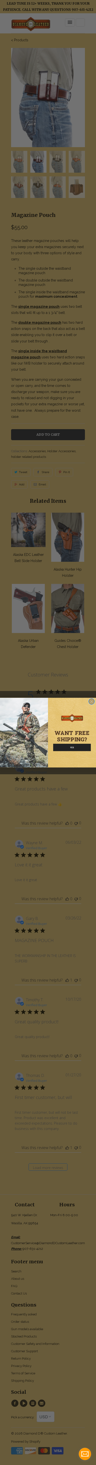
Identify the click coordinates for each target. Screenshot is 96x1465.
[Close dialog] (92, 701)
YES (72, 747)
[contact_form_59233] (85, 1454)
